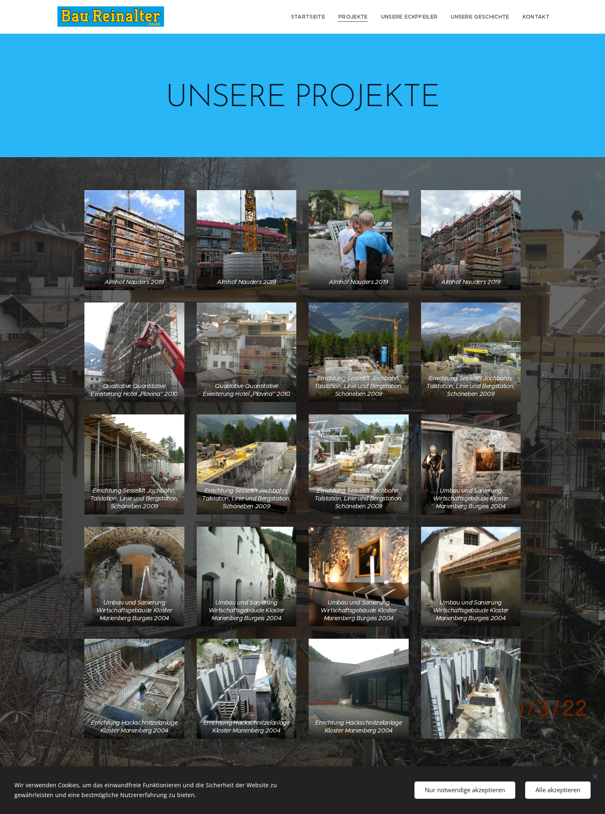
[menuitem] (310, 17)
